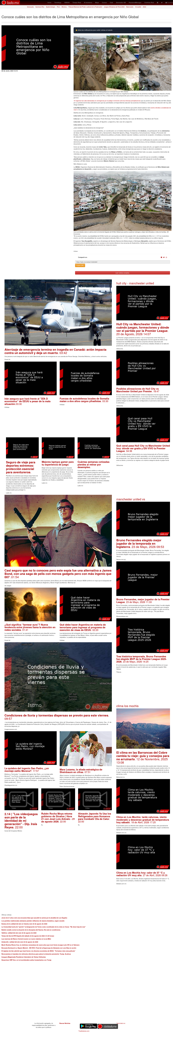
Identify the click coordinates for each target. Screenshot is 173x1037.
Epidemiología (50, 7)
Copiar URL (80, 265)
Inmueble (138, 7)
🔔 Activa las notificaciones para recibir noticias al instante (94, 30)
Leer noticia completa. (123, 273)
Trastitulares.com (83, 1031)
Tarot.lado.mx (121, 1023)
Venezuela (30, 7)
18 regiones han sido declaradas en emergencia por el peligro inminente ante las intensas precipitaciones (107, 101)
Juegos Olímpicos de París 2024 (114, 7)
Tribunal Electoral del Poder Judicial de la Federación (85, 7)
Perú (58, 7)
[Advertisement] (58, 423)
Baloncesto (129, 7)
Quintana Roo (39, 7)
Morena (64, 7)
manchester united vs (130, 499)
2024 (144, 7)
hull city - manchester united (135, 283)
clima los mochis (127, 706)
